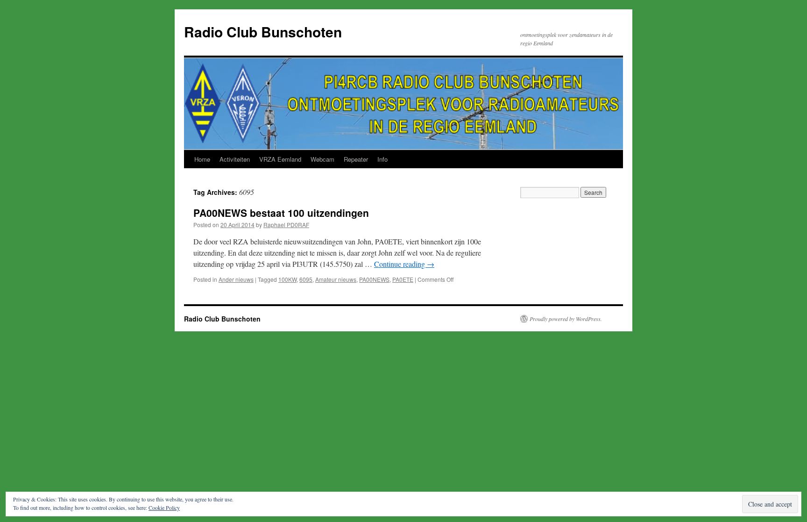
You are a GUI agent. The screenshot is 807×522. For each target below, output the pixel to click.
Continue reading (404, 264)
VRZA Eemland (280, 159)
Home (202, 159)
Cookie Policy (164, 507)
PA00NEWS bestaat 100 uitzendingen (281, 213)
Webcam (322, 159)
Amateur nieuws (335, 279)
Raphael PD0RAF (286, 225)
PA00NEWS (374, 279)
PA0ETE (402, 279)
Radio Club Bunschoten (263, 31)
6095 (305, 279)
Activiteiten (234, 159)
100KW (287, 279)
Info (382, 159)
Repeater (356, 159)
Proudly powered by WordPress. (566, 318)
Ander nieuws (236, 279)
